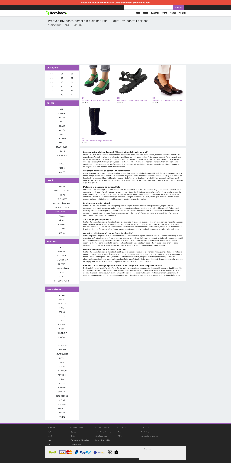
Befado (62, 299)
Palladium (62, 371)
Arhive (120, 436)
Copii (49, 432)
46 (62, 95)
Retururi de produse (101, 436)
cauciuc (62, 186)
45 (51, 95)
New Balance (62, 354)
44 (72, 91)
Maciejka (62, 350)
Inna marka (62, 333)
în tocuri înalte (61, 281)
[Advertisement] (72, 47)
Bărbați (50, 440)
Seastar (61, 392)
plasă (61, 216)
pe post (61, 264)
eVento (61, 417)
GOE (62, 320)
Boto (61, 308)
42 (51, 91)
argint (62, 118)
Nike (62, 362)
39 (51, 86)
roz (62, 159)
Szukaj (178, 7)
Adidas (62, 295)
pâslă (61, 220)
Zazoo (62, 413)
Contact (73, 432)
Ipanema (61, 337)
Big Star (62, 304)
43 (62, 91)
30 (51, 74)
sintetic (62, 224)
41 (72, 86)
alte (62, 247)
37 (62, 82)
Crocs (62, 312)
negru (62, 151)
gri (61, 134)
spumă (62, 229)
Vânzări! (182, 13)
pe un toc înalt (62, 268)
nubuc (62, 195)
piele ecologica (62, 207)
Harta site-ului (76, 444)
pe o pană (61, 256)
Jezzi (62, 341)
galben (61, 130)
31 (62, 74)
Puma (61, 379)
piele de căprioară (61, 203)
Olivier (62, 367)
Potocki (62, 375)
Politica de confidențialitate (80, 440)
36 (51, 82)
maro (61, 143)
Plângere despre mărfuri (102, 440)
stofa (61, 233)
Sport (49, 444)
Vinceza (61, 408)
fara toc (62, 251)
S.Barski (62, 388)
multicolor (61, 147)
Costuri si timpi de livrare (102, 432)
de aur (62, 126)
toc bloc (62, 277)
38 (72, 82)
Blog (119, 432)
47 (72, 95)
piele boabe (62, 199)
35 (72, 78)
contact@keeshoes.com (137, 2)
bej (61, 122)
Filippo (62, 316)
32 (72, 74)
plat (62, 272)
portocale (62, 155)
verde (61, 168)
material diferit (61, 191)
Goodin (61, 325)
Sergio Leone (62, 396)
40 (62, 86)
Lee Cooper (62, 346)
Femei (50, 436)
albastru (62, 113)
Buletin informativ (147, 432)
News (61, 358)
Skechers (62, 404)
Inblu (61, 329)
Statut (73, 436)
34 (62, 78)
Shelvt (62, 400)
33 (51, 78)
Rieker (62, 383)
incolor (62, 139)
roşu (61, 164)
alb (61, 109)
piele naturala (62, 212)
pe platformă (61, 260)
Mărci (173, 13)
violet (62, 172)
